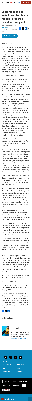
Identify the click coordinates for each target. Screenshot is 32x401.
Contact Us (19, 371)
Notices (19, 368)
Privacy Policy (20, 364)
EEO (4, 368)
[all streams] (30, 399)
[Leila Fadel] (5, 331)
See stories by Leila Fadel (18, 339)
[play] (2, 399)
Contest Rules (7, 371)
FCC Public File (7, 364)
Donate (26, 2)
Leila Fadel (5, 27)
